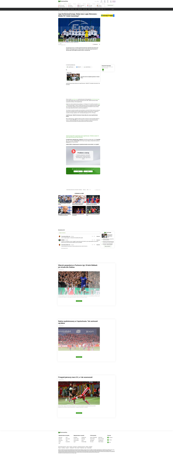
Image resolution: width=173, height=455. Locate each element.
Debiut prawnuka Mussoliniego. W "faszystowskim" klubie (109, 235)
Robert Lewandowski (93, 437)
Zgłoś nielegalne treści (64, 248)
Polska (87, 189)
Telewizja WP (72, 447)
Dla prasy (70, 446)
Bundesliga (83, 438)
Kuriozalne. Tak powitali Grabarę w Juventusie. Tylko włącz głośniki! (108, 244)
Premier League (76, 438)
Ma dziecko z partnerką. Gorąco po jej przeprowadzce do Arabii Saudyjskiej (108, 242)
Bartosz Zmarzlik (101, 438)
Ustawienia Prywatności (81, 446)
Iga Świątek (92, 440)
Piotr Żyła (91, 441)
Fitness (60, 441)
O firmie (67, 446)
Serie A (82, 440)
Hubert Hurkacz (100, 441)
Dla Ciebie (60, 9)
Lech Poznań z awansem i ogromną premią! (64, 204)
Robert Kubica (92, 438)
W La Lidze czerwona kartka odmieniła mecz (92, 215)
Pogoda (59, 447)
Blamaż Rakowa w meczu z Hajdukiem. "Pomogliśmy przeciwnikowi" (64, 215)
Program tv (67, 447)
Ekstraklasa (75, 437)
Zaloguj (114, 1)
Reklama (87, 446)
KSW (59, 443)
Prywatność (75, 446)
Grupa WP (64, 446)
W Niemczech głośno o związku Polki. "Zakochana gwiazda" (108, 239)
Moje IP (78, 447)
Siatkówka (72, 9)
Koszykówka (98, 9)
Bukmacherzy (80, 9)
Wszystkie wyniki (110, 5)
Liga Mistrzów (83, 437)
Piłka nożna (65, 9)
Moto (102, 9)
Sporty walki (85, 9)
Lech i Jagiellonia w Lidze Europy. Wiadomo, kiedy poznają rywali (77, 204)
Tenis (69, 9)
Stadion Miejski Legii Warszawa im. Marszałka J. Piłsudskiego (74, 189)
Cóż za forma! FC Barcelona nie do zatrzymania (78, 215)
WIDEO (89, 9)
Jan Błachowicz (100, 440)
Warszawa (84, 189)
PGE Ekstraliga (83, 441)
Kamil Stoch (100, 437)
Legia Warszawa (75, 99)
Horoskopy (63, 447)
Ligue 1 (75, 441)
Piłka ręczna (93, 9)
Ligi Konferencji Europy (95, 99)
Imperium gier (89, 447)
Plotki (76, 447)
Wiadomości (82, 447)
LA (104, 9)
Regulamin (90, 446)
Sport (86, 447)
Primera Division (76, 440)
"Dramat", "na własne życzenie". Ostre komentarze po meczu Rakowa (92, 204)
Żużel (76, 9)
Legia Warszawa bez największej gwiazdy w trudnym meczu (89, 77)
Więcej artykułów (107, 246)
